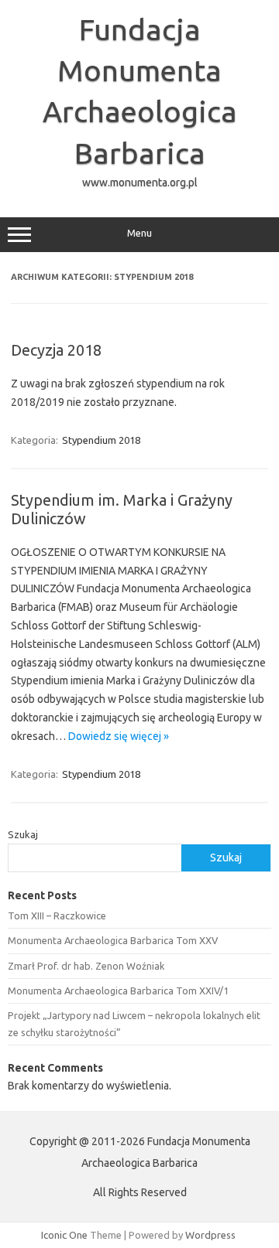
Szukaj (23, 834)
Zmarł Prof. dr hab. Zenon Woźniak (86, 965)
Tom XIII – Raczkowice (57, 915)
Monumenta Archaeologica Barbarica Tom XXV (113, 940)
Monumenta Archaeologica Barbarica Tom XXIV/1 (118, 990)
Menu (139, 233)
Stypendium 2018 (101, 440)
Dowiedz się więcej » (118, 736)
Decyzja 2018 (56, 350)
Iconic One (64, 1234)
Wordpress (210, 1234)
